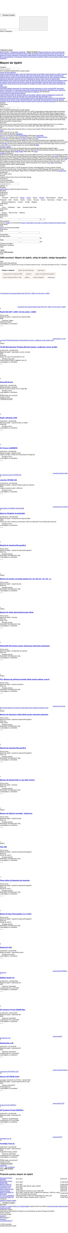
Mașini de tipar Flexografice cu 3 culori (15, 914)
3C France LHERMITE (9, 448)
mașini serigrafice (38, 277)
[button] (34, 40)
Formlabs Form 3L (7, 1144)
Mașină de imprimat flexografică (13, 545)
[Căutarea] (33, 23)
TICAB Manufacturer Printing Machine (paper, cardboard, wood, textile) (28, 347)
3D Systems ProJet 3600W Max (12, 1010)
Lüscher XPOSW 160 (8, 480)
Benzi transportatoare (6, 57)
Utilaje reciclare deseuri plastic (53, 57)
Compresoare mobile (25, 55)
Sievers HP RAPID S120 (9, 1077)
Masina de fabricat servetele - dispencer (16, 813)
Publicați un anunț (6, 399)
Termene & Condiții (6, 1206)
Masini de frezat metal (39, 55)
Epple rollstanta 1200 (8, 418)
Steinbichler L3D (6, 1043)
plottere (27, 277)
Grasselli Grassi (6, 382)
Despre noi (3, 1200)
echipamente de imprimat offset (12, 274)
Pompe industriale (12, 55)
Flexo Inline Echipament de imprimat (15, 880)
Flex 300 (3, 847)
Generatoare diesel (38, 53)
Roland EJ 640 (6, 947)
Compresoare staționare (21, 57)
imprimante (40, 270)
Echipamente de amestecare (55, 55)
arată (2, 250)
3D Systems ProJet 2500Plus (11, 1110)
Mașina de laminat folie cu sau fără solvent (17, 780)
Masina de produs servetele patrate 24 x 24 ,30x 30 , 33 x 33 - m (25, 579)
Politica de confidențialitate (20, 1206)
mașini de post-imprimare (26, 270)
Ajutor (9, 1200)
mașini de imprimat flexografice (45, 274)
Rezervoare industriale (36, 57)
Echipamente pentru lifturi (23, 53)
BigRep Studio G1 (7, 978)
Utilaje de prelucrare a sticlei (47, 52)
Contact (13, 1200)
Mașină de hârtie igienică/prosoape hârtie (16, 612)
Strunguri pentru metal (51, 53)
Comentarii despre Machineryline (57, 1206)
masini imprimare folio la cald (12, 277)
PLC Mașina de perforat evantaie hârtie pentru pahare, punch (24, 679)
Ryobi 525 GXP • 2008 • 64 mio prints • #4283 (18, 312)
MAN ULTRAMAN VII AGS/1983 (12, 513)
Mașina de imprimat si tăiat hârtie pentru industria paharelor (24, 714)
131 (6, 1167)
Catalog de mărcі (5, 1208)
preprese (29, 274)
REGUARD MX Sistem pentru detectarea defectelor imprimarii (25, 646)
